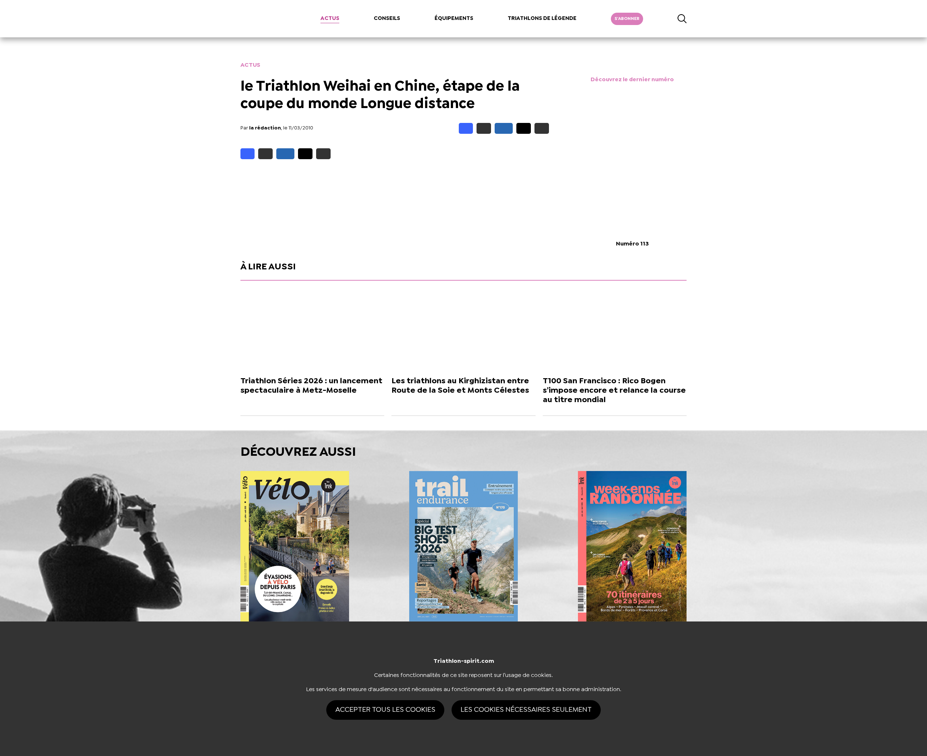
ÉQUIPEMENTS (454, 18)
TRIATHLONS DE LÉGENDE (542, 18)
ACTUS (329, 18)
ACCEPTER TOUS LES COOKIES (385, 710)
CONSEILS (387, 18)
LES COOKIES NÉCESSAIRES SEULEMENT (526, 710)
